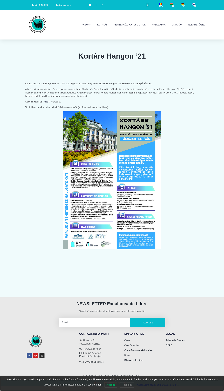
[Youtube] (35, 355)
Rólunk (86, 24)
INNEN (46, 101)
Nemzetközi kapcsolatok (130, 24)
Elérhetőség (197, 24)
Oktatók (177, 24)
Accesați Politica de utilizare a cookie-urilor (158, 385)
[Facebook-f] (29, 355)
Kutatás (102, 24)
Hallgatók (158, 24)
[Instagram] (41, 355)
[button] (147, 5)
